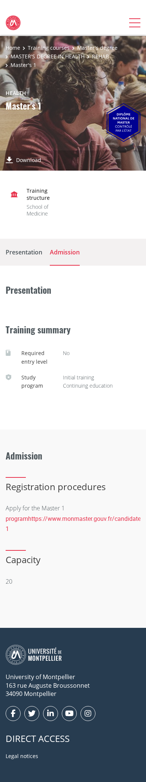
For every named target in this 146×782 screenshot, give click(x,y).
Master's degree (97, 47)
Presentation (24, 252)
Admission (65, 252)
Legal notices (22, 756)
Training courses (49, 47)
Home (13, 47)
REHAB (100, 56)
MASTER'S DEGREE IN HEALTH (47, 56)
